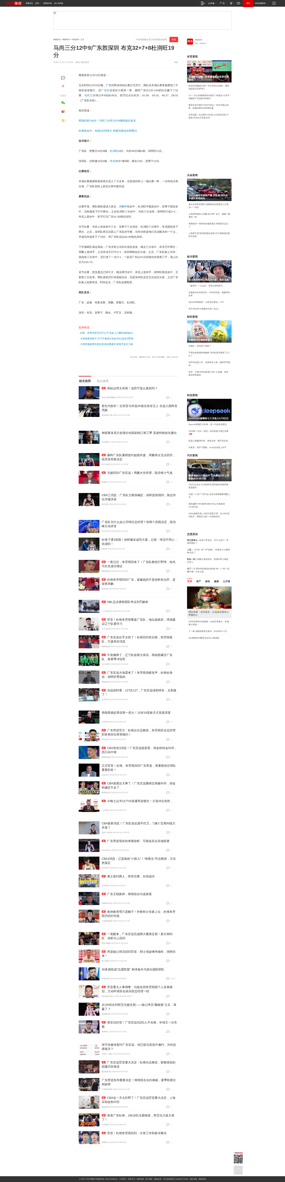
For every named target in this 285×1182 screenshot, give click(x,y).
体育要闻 (192, 56)
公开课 (226, 581)
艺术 (189, 581)
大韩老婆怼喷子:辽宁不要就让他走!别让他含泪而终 (107, 338)
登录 (248, 3)
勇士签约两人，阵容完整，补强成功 (131, 876)
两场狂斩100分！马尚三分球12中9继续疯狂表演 (107, 120)
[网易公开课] (212, 3)
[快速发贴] (63, 78)
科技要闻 (192, 395)
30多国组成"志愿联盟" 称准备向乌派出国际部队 (133, 969)
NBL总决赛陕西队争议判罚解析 (127, 602)
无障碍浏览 (47, 3)
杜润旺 (114, 150)
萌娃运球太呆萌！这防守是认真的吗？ (132, 388)
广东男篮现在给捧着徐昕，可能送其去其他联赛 (138, 841)
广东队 (105, 90)
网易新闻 (198, 40)
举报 (176, 62)
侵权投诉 (202, 1179)
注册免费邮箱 (260, 3)
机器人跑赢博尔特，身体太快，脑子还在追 (208, 441)
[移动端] (203, 3)
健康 (216, 581)
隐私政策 (157, 1179)
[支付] (231, 3)
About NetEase (111, 1179)
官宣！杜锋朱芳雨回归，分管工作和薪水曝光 (137, 1133)
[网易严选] (222, 3)
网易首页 (29, 3)
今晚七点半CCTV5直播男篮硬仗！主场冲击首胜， (140, 801)
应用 (37, 3)
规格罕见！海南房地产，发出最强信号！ (207, 631)
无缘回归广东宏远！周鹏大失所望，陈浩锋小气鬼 (139, 472)
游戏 (207, 581)
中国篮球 (75, 39)
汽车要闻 (192, 455)
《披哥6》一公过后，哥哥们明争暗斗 (206, 286)
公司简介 (122, 1179)
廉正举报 (193, 1179)
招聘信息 (140, 1179)
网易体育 (66, 39)
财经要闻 (192, 316)
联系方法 (131, 1179)
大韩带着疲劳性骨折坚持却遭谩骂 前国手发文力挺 (106, 344)
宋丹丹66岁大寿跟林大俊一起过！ (204, 309)
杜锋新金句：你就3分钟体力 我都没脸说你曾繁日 (108, 130)
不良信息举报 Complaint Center (175, 1179)
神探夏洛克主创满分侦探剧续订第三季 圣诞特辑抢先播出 (139, 432)
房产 (198, 581)
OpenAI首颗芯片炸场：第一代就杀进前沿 (208, 424)
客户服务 (149, 1179)
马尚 (87, 95)
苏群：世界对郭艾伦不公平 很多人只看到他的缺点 (106, 333)
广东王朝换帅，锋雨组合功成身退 (129, 894)
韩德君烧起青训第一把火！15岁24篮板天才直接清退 (136, 712)
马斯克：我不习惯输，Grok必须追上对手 (207, 447)
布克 (112, 161)
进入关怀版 (58, 3)
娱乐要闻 (192, 256)
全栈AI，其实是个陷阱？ (200, 346)
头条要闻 (192, 175)
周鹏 (121, 206)
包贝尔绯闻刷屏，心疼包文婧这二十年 (206, 302)
